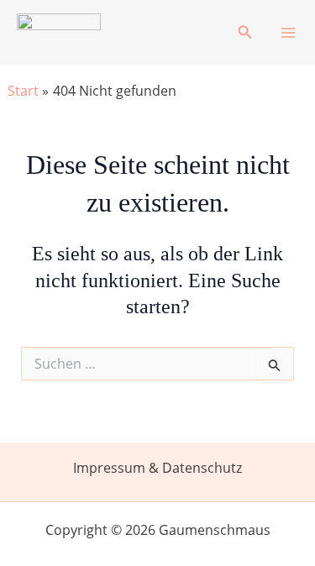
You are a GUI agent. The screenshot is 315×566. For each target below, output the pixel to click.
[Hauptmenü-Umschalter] (288, 32)
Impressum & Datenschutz (157, 468)
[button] (245, 33)
